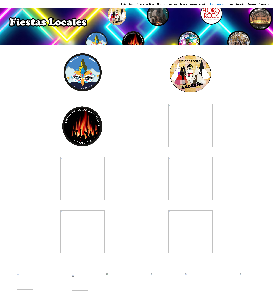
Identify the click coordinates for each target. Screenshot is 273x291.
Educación (240, 4)
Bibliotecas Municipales (167, 4)
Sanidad (229, 4)
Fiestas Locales (217, 4)
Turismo (183, 4)
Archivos (150, 4)
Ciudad (131, 4)
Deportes (252, 4)
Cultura (140, 4)
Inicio (123, 4)
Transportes (264, 4)
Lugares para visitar (198, 4)
